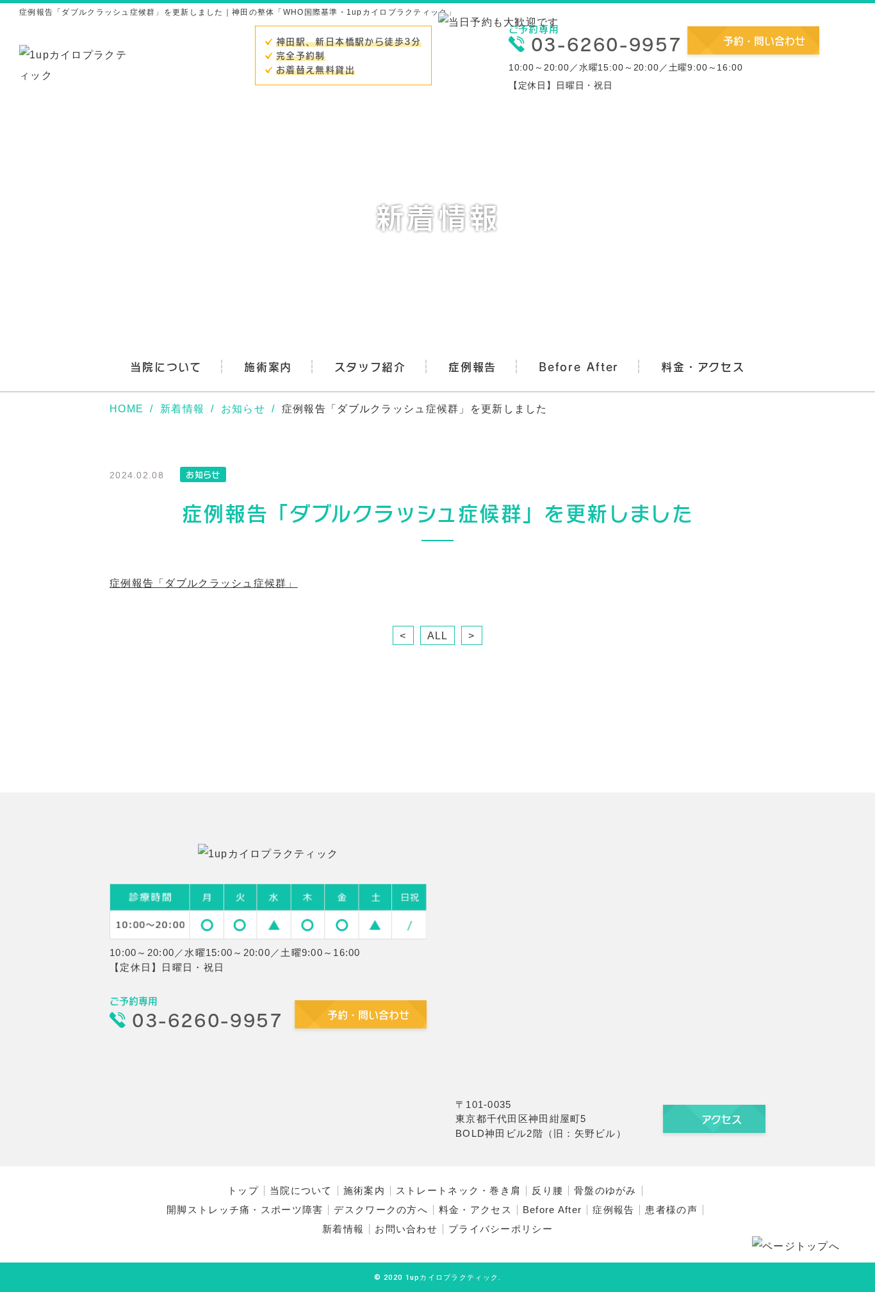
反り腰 (547, 1190)
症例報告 (472, 366)
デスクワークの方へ (381, 1209)
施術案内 (268, 366)
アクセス (721, 1118)
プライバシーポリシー (500, 1228)
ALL (437, 635)
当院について (166, 366)
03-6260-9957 (606, 44)
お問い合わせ (406, 1228)
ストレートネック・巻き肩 (458, 1190)
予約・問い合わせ (764, 40)
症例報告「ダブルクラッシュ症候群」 (204, 583)
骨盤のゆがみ (605, 1190)
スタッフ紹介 (370, 366)
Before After (579, 366)
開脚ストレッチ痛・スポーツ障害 (245, 1209)
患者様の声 (671, 1209)
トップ (243, 1190)
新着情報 (343, 1228)
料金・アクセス (703, 366)
